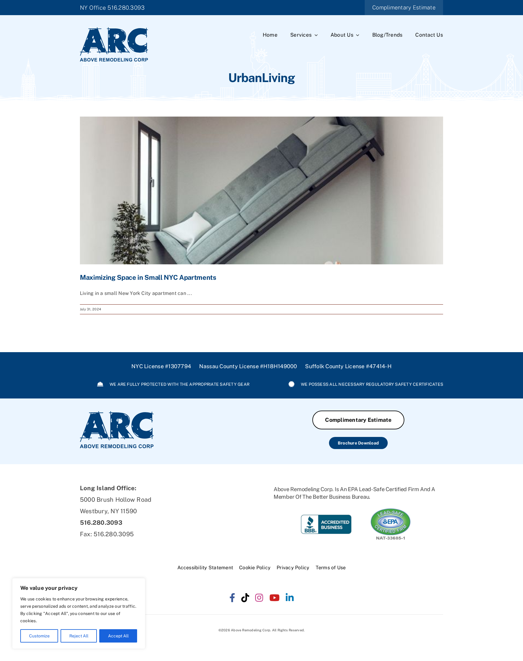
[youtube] (274, 597)
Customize (39, 635)
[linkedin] (290, 597)
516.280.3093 (126, 7)
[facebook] (232, 597)
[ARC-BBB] (326, 509)
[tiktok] (245, 597)
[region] (78, 613)
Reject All (78, 635)
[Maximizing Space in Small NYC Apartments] (261, 190)
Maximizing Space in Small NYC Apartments (148, 277)
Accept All (118, 635)
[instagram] (259, 597)
